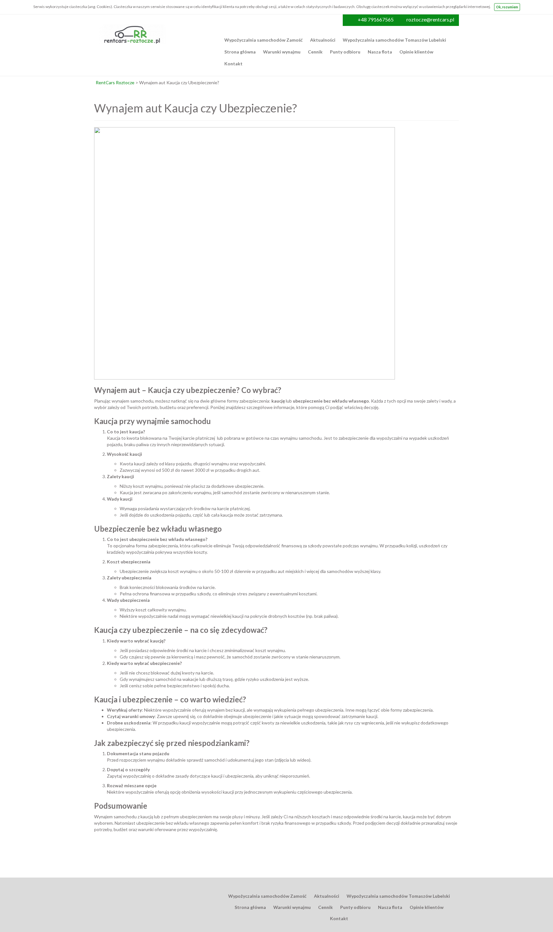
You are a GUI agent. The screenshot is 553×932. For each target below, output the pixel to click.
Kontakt (233, 63)
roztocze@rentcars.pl (430, 19)
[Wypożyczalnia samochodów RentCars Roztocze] (132, 27)
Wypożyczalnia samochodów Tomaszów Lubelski (394, 40)
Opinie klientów (416, 51)
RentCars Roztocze (115, 82)
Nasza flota (380, 51)
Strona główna (240, 51)
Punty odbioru (345, 51)
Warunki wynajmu (282, 51)
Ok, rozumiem (507, 7)
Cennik (315, 51)
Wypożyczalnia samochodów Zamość (263, 40)
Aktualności (322, 40)
